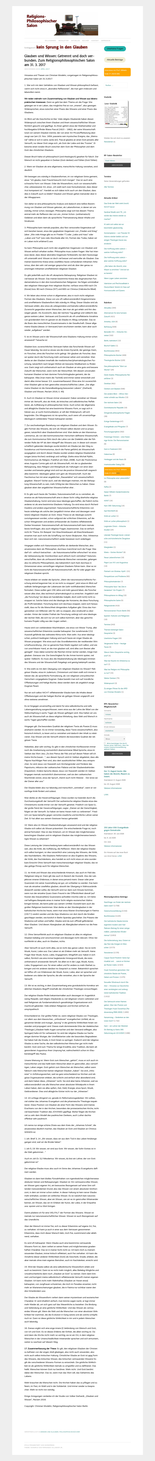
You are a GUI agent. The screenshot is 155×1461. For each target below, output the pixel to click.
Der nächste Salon (111, 403)
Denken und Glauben (50, 1432)
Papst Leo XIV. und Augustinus (116, 563)
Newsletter (64, 40)
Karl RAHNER (109, 511)
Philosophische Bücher (69, 1432)
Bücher (85, 40)
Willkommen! (50, 40)
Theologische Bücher (112, 360)
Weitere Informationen (113, 788)
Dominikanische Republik (113, 408)
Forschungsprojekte (111, 432)
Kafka (106, 487)
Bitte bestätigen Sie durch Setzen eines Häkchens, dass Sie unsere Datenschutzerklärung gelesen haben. (116, 746)
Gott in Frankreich (111, 449)
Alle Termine (109, 187)
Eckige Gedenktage (112, 421)
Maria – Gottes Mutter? (113, 552)
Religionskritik (109, 606)
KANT (106, 501)
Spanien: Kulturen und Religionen (116, 616)
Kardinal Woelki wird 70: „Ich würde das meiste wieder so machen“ (115, 215)
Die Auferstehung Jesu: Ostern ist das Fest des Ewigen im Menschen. (117, 944)
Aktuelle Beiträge (115, 60)
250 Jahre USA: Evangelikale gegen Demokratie (116, 828)
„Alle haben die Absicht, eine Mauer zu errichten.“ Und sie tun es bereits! (116, 269)
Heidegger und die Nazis (113, 459)
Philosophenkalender (112, 582)
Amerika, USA (109, 322)
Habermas (108, 454)
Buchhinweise (109, 351)
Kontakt (95, 40)
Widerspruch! (109, 683)
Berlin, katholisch (110, 341)
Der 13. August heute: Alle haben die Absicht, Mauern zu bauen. (117, 774)
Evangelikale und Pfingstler (114, 427)
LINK (106, 795)
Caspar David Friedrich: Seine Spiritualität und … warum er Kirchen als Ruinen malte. (117, 961)
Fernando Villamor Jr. (52, 1447)
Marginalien (108, 547)
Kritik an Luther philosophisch (115, 521)
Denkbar (107, 384)
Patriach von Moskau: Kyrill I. (115, 571)
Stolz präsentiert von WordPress (39, 1445)
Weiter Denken (110, 678)
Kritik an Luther (110, 516)
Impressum (105, 40)
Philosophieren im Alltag (113, 595)
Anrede (106, 735)
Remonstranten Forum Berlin (115, 611)
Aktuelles (75, 40)
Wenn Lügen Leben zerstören (115, 278)
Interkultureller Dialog (112, 464)
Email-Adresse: (109, 727)
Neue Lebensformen (112, 558)
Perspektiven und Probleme (115, 576)
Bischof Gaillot (109, 346)
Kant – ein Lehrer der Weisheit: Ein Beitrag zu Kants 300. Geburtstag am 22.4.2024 (116, 1029)
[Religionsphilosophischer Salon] (61, 35)
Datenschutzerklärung (112, 911)
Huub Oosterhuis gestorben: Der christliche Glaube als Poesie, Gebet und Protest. (116, 973)
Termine (107, 625)
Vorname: (107, 711)
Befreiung (108, 327)
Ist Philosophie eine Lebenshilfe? (117, 478)
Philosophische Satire (112, 600)
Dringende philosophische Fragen (117, 413)
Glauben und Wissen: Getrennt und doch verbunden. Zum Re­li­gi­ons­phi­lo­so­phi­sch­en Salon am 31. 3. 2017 (59, 60)
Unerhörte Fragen (115, 49)
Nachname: (108, 719)
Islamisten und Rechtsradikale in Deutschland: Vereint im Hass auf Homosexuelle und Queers (117, 287)
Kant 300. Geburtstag (112, 506)
